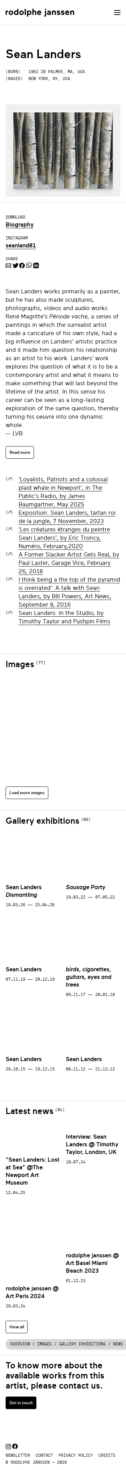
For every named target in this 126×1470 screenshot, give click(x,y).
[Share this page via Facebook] (22, 266)
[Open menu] (117, 12)
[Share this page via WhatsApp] (29, 266)
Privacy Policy (75, 1455)
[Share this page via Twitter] (15, 266)
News (118, 1344)
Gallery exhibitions (82, 1344)
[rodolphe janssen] (40, 12)
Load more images (27, 792)
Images (44, 1344)
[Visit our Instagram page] (8, 1447)
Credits (106, 1455)
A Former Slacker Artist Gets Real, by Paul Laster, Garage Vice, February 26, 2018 (69, 563)
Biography (20, 224)
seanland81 (21, 245)
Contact (44, 1455)
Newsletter (18, 1455)
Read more (19, 452)
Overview (20, 1344)
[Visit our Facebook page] (15, 1447)
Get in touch (21, 1402)
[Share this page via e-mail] (8, 266)
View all (16, 1327)
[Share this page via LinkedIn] (36, 266)
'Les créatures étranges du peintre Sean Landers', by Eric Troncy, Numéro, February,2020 (64, 538)
